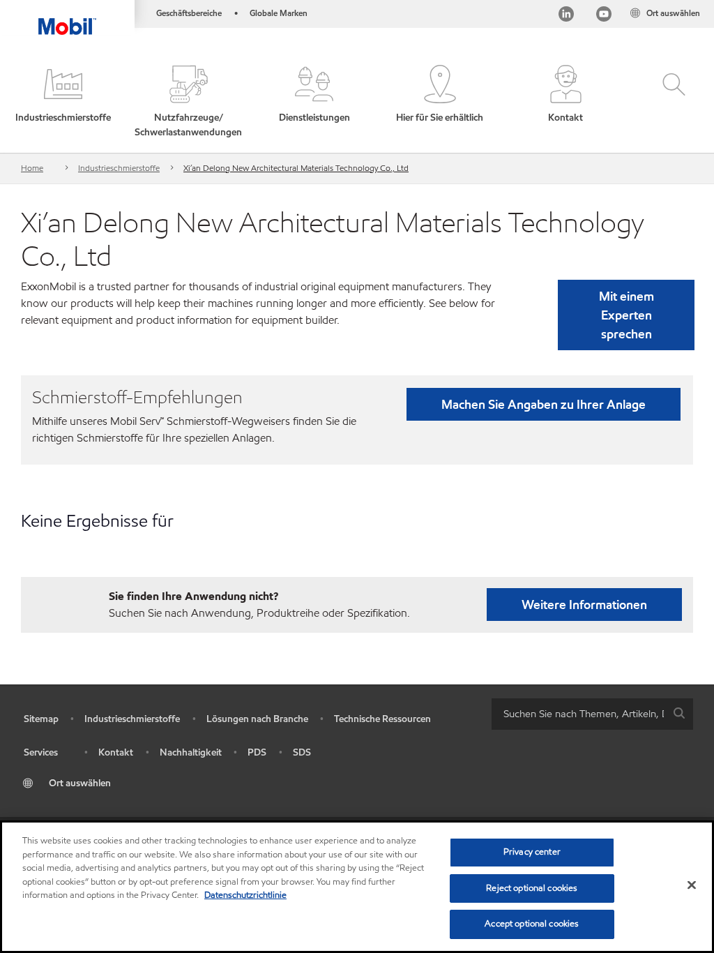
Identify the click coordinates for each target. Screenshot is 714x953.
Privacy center (532, 852)
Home (32, 168)
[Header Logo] (67, 17)
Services (41, 752)
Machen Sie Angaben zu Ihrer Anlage (543, 404)
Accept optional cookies (532, 923)
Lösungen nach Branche (257, 719)
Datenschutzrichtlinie (245, 895)
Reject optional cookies (531, 888)
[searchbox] (578, 714)
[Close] (691, 885)
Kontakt (115, 752)
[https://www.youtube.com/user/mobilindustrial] (604, 15)
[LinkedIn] (566, 15)
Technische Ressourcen (382, 719)
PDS (257, 752)
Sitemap (41, 719)
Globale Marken (278, 13)
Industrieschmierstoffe (119, 168)
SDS (302, 752)
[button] (62, 102)
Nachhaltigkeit (191, 752)
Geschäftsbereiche (189, 13)
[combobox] (592, 714)
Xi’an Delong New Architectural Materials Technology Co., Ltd (296, 168)
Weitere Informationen (584, 604)
